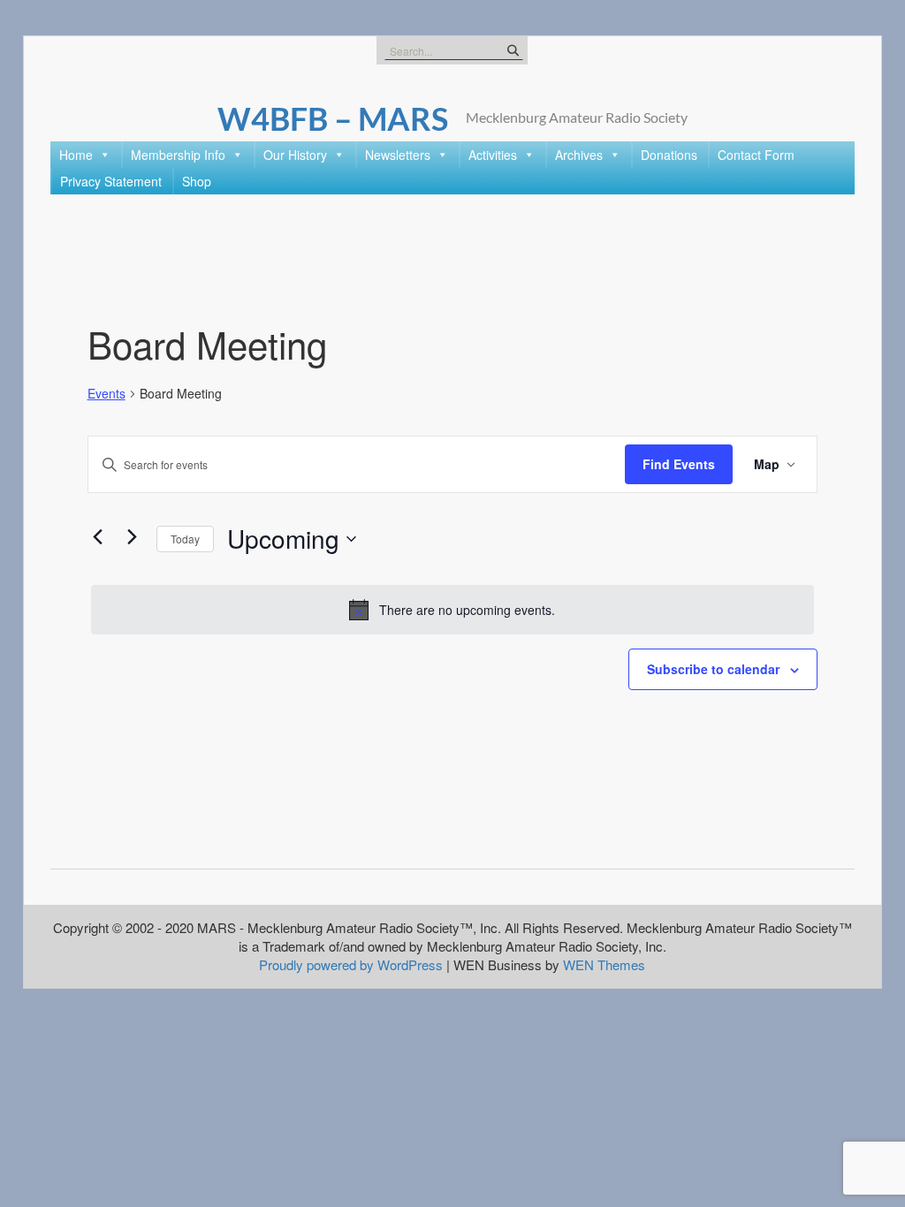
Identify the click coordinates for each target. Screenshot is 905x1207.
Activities (492, 154)
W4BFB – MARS (332, 118)
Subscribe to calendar (713, 669)
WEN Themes (604, 964)
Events (106, 393)
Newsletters (397, 154)
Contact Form (756, 154)
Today (185, 538)
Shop (196, 181)
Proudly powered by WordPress (351, 964)
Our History (295, 154)
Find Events (679, 464)
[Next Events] (132, 537)
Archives (579, 154)
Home (76, 154)
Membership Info (178, 154)
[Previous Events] (98, 537)
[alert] (453, 609)
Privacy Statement (111, 181)
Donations (669, 154)
